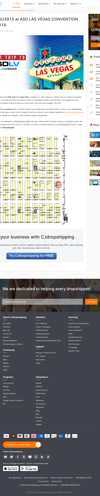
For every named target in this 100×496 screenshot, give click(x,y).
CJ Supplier (72, 347)
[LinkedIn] (42, 456)
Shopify (38, 383)
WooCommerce (42, 390)
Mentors (6, 356)
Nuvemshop (40, 404)
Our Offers (7, 323)
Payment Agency (9, 393)
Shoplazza (40, 400)
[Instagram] (36, 456)
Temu (38, 397)
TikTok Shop (40, 393)
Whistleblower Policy (84, 478)
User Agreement (14, 478)
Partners (6, 366)
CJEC (5, 370)
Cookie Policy (57, 481)
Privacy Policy (43, 481)
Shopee (39, 424)
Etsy (37, 414)
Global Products (74, 341)
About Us (6, 330)
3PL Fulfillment (41, 323)
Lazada (38, 421)
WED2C (39, 387)
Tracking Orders (42, 337)
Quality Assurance (75, 337)
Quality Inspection (43, 334)
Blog (4, 397)
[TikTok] (48, 456)
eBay (38, 411)
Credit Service (8, 383)
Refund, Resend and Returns (61, 478)
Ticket (38, 363)
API (4, 404)
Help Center (40, 360)
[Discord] (5, 456)
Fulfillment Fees (42, 330)
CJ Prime (6, 390)
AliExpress (40, 407)
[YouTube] (29, 456)
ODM (70, 334)
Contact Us (7, 334)
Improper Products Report (46, 353)
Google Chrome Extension (13, 400)
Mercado (39, 417)
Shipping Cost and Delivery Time (48, 341)
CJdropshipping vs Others (13, 344)
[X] (23, 456)
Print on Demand (74, 330)
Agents (5, 363)
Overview (6, 327)
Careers (6, 337)
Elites (5, 360)
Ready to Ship (73, 351)
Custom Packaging (43, 327)
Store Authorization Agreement (35, 478)
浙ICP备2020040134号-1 (70, 485)
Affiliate (6, 387)
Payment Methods (10, 341)
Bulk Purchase (74, 344)
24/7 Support (41, 356)
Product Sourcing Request (78, 323)
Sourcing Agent (74, 327)
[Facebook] (17, 456)
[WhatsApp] (11, 456)
